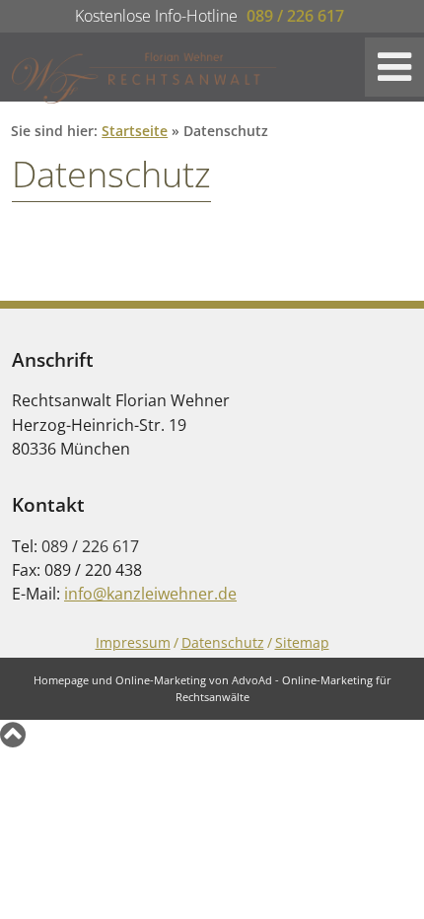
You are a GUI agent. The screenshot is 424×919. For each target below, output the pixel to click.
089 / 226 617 (295, 16)
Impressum (133, 642)
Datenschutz (222, 642)
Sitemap (302, 642)
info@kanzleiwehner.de (150, 593)
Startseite (135, 130)
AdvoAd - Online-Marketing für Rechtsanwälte (283, 688)
